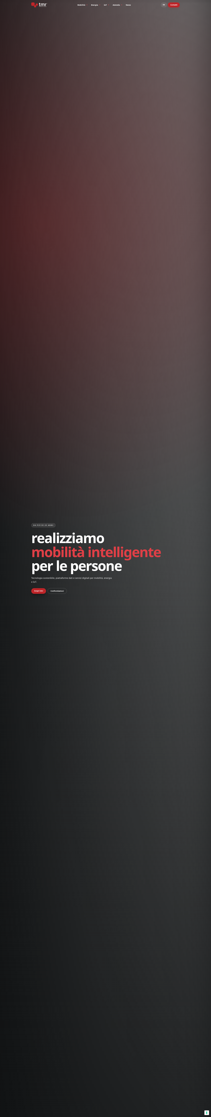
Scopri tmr (38, 591)
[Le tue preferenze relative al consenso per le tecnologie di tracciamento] (206, 1112)
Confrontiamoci (57, 591)
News (128, 5)
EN (164, 5)
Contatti (173, 5)
